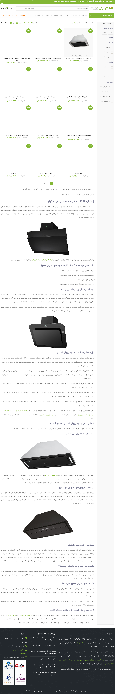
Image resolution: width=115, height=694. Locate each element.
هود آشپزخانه (99, 660)
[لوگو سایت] (102, 8)
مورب (107, 57)
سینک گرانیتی (94, 1)
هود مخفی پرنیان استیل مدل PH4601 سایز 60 (79, 58)
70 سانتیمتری (105, 91)
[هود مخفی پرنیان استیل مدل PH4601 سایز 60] (78, 42)
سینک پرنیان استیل (47, 415)
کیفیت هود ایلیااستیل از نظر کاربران (44, 645)
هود (82, 23)
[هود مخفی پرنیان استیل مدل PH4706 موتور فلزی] (47, 80)
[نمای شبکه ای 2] (17, 23)
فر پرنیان (81, 415)
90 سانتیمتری (105, 101)
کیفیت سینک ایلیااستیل (48, 659)
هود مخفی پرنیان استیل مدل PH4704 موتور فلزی (79, 136)
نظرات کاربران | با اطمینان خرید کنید (13, 15)
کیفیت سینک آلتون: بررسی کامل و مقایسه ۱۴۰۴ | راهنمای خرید (45, 666)
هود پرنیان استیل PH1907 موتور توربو (79, 174)
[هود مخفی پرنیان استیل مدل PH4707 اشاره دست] (78, 80)
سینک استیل (11, 615)
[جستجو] (18, 8)
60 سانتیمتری (105, 87)
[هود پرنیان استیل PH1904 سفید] (47, 157)
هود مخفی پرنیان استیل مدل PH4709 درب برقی (48, 58)
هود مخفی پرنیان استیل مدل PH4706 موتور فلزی (48, 98)
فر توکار (23, 615)
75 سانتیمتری (105, 96)
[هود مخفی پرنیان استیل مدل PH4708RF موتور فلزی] (16, 42)
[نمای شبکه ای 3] (14, 23)
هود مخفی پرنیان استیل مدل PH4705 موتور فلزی (17, 98)
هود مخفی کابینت (51, 475)
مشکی (107, 77)
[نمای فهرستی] (20, 23)
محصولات (87, 23)
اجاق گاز (29, 615)
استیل (107, 67)
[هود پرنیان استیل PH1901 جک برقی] (47, 119)
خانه (93, 23)
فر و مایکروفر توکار (68, 660)
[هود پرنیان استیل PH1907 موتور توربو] (78, 157)
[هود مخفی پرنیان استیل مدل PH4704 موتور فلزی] (78, 119)
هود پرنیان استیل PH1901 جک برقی (48, 135)
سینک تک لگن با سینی (70, 1)
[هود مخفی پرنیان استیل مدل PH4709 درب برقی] (47, 42)
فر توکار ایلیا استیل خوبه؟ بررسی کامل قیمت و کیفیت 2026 (44, 639)
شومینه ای (106, 47)
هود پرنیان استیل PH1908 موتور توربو (17, 135)
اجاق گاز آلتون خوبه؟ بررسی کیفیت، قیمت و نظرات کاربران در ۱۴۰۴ (44, 674)
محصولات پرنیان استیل (19, 411)
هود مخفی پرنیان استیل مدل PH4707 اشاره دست (79, 98)
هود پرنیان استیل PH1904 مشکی (17, 174)
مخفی (107, 52)
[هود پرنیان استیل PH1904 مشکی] (16, 157)
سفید (107, 72)
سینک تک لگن (81, 1)
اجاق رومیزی (80, 660)
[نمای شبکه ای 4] (11, 23)
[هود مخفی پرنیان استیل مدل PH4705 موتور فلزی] (16, 80)
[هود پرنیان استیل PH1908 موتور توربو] (16, 119)
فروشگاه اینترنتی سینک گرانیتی (42, 260)
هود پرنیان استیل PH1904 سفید (48, 174)
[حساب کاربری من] (12, 8)
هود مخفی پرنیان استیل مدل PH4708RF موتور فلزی (17, 59)
